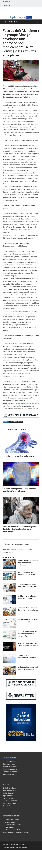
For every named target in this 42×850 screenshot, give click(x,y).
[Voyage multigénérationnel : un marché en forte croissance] (9, 561)
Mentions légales (9, 774)
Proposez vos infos (10, 766)
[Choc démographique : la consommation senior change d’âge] (9, 632)
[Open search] (36, 21)
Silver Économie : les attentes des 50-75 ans (26, 573)
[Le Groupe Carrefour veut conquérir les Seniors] (9, 667)
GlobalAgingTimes (9, 788)
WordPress (15, 847)
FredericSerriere (9, 798)
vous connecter (17, 549)
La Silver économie (9, 822)
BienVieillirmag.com (10, 806)
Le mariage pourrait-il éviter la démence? (19, 456)
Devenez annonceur (10, 769)
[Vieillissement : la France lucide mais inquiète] (9, 596)
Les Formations (8, 827)
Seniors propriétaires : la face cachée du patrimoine (28, 644)
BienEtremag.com (9, 803)
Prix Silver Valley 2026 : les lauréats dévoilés (28, 620)
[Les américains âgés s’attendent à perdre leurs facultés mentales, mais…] (21, 474)
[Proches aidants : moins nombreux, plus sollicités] (9, 584)
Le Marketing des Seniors (12, 825)
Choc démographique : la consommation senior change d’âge (27, 633)
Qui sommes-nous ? (10, 761)
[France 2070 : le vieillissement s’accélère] (9, 655)
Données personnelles (11, 772)
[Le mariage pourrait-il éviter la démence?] (21, 443)
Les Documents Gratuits (12, 830)
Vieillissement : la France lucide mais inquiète (27, 597)
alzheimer (13, 422)
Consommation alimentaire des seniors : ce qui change (28, 609)
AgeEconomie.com (9, 790)
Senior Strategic (8, 793)
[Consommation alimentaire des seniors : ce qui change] (9, 608)
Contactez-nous (9, 764)
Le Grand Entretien (10, 801)
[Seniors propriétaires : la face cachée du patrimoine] (9, 643)
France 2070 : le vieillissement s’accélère (27, 656)
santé (20, 422)
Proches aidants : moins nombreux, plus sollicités (27, 585)
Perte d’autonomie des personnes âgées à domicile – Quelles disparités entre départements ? (19, 529)
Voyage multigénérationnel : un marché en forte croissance (28, 562)
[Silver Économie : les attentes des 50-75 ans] (9, 572)
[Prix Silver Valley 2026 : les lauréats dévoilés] (9, 620)
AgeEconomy (7, 796)
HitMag (24, 847)
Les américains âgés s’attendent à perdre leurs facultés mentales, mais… (19, 490)
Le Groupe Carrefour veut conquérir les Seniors (28, 668)
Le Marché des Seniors (11, 819)
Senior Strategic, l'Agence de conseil (16, 832)
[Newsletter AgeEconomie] (21, 417)
